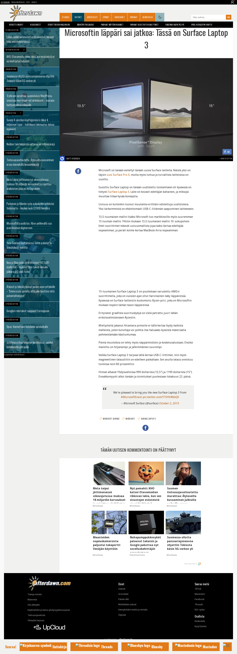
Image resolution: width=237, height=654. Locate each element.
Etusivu (65, 17)
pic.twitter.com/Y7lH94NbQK (161, 397)
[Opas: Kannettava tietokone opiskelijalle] (32, 325)
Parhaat (133, 17)
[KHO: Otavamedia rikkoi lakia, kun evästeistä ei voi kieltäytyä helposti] (32, 57)
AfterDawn (5, 2)
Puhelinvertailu (18, 2)
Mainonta (32, 599)
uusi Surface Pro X (118, 174)
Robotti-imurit (16, 24)
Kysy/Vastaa (200, 626)
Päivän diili (123, 599)
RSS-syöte (200, 609)
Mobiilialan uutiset (127, 604)
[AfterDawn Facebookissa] (187, 17)
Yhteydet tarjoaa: (36, 620)
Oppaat (106, 17)
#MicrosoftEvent (131, 397)
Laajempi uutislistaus (14, 354)
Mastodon (200, 594)
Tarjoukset (119, 17)
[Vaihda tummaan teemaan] (160, 17)
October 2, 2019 (169, 403)
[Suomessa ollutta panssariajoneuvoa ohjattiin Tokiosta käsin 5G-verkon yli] (32, 76)
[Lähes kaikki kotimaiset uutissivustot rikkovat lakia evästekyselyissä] (32, 37)
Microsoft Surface (111, 418)
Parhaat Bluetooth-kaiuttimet (144, 24)
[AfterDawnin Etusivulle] (25, 13)
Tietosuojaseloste (36, 615)
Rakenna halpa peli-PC (175, 24)
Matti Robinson (73, 158)
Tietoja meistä (35, 594)
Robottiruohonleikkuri (59, 24)
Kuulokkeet (35, 24)
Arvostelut (92, 17)
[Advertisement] (146, 258)
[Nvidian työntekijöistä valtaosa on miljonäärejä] (32, 143)
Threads (199, 604)
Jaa (228, 151)
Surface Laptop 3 (118, 191)
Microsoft (130, 418)
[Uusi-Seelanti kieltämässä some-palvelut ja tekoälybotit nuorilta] (32, 243)
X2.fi (28, 2)
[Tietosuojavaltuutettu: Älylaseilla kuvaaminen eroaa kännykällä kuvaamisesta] (32, 160)
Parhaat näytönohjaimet (112, 24)
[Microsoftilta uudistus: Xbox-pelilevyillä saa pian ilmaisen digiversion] (32, 224)
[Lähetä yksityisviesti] (84, 158)
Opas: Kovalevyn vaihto (201, 24)
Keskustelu (148, 17)
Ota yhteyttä (34, 604)
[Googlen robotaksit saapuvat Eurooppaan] (32, 309)
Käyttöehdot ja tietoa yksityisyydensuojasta (49, 610)
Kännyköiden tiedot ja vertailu (132, 609)
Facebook (199, 599)
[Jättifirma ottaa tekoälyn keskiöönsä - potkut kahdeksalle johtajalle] (32, 343)
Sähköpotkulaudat (85, 24)
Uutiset (78, 17)
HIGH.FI (34, 2)
